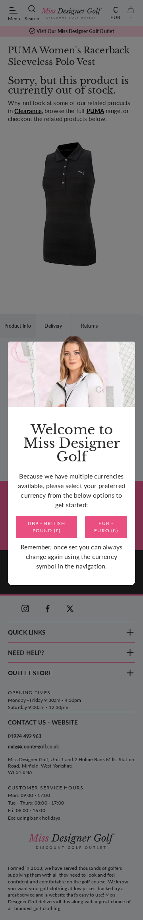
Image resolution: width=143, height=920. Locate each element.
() (47, 526)
